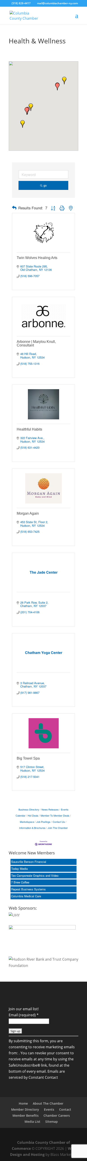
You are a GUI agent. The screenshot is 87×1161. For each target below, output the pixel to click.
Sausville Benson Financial (28, 862)
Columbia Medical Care (26, 896)
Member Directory (25, 1109)
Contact (65, 1109)
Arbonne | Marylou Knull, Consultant (36, 343)
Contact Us (59, 822)
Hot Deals (33, 815)
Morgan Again (28, 513)
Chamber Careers (57, 1115)
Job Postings (43, 822)
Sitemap (51, 1121)
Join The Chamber (58, 828)
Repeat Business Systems (28, 889)
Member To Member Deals (55, 815)
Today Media (19, 868)
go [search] (45, 185)
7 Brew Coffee (20, 882)
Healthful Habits (29, 429)
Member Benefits (25, 1115)
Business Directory (29, 809)
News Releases (50, 809)
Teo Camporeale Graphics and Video (34, 875)
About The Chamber (48, 1103)
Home (23, 1103)
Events (49, 1109)
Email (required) (24, 1014)
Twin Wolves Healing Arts (37, 258)
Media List (32, 1121)
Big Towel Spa (28, 758)
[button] (23, 123)
